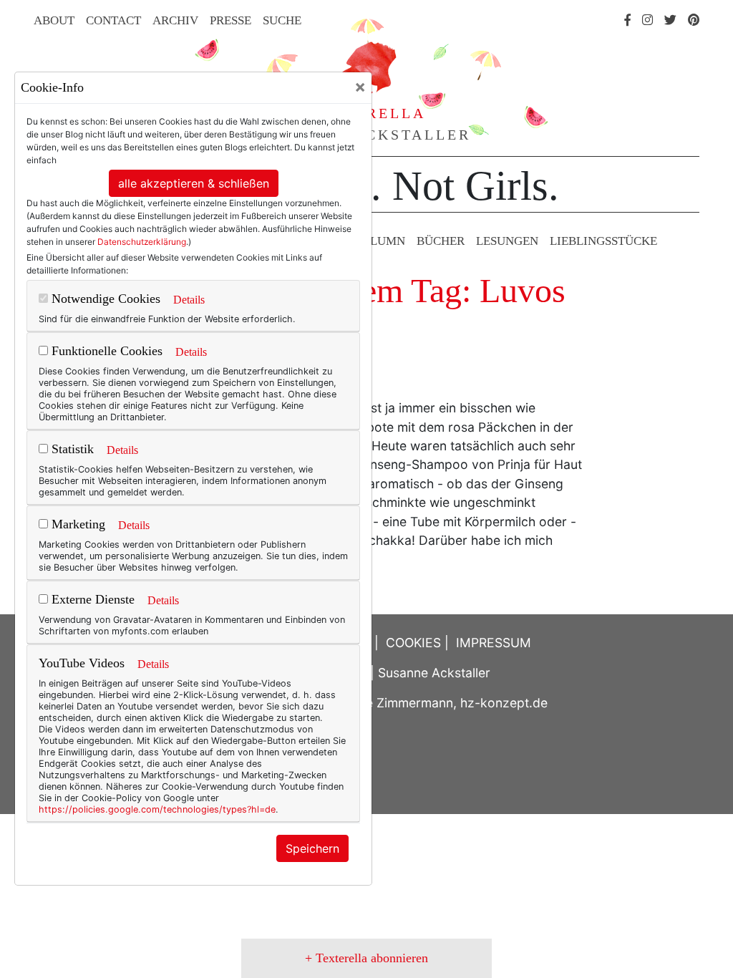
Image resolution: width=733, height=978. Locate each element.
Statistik (71, 449)
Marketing (76, 524)
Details (189, 300)
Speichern (312, 848)
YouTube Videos (82, 663)
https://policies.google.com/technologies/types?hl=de (157, 809)
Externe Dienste (91, 599)
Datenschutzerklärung (141, 241)
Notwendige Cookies (104, 298)
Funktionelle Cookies (105, 351)
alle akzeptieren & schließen (193, 183)
